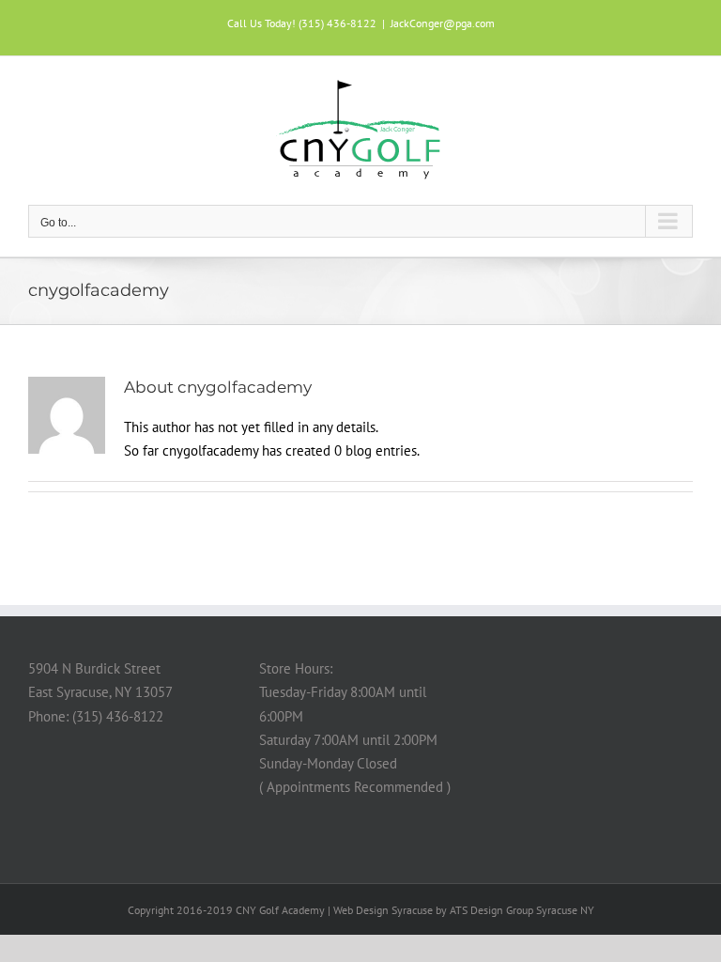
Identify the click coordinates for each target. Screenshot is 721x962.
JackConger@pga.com (443, 23)
